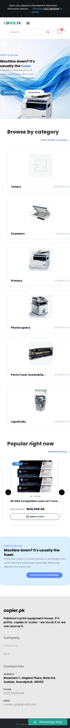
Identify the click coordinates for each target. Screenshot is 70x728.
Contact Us (11, 645)
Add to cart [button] (37, 516)
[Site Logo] (13, 23)
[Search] (48, 32)
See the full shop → (59, 451)
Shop (7, 654)
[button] (8, 492)
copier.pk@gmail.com (20, 704)
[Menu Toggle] (28, 23)
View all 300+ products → (55, 140)
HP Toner (35, 496)
